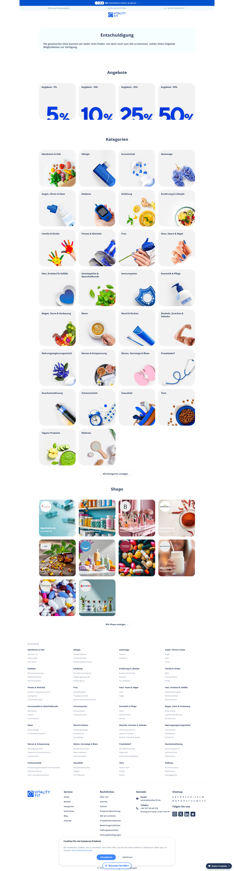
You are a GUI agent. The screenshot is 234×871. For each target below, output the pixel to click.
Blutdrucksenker (171, 696)
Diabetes (32, 668)
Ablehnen (127, 857)
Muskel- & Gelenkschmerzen (39, 692)
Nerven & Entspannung (38, 744)
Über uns (104, 797)
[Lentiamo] (97, 558)
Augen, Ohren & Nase (175, 650)
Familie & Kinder (172, 668)
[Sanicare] (57, 597)
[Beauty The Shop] (137, 518)
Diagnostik (123, 752)
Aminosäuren (170, 730)
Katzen (122, 775)
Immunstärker (79, 711)
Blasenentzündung (81, 748)
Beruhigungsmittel (35, 748)
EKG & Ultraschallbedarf (128, 756)
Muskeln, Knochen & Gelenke (133, 725)
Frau (75, 687)
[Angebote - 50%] (176, 118)
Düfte (121, 711)
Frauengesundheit (80, 696)
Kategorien (69, 806)
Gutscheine (69, 811)
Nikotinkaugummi (172, 748)
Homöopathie (33, 718)
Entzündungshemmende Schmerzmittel (44, 767)
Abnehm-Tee (33, 654)
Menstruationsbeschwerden (84, 699)
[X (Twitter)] (180, 814)
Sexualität (78, 763)
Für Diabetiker (125, 680)
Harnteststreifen (34, 680)
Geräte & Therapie (126, 733)
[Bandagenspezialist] (97, 518)
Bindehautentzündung (82, 662)
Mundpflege (78, 737)
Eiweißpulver (170, 733)
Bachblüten (32, 711)
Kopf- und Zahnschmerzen (38, 775)
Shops (66, 797)
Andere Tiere (124, 767)
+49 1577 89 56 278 (149, 808)
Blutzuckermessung (35, 673)
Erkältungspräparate (81, 677)
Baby (167, 673)
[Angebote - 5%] (57, 118)
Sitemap (67, 820)
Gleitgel (76, 771)
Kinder (167, 680)
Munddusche (78, 733)
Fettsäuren (169, 737)
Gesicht (122, 718)
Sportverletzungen (35, 699)
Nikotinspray (170, 756)
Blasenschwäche (80, 752)
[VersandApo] (97, 597)
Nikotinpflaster (171, 752)
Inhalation (123, 658)
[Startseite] (117, 15)
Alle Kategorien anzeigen (117, 473)
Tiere (121, 763)
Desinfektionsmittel (127, 748)
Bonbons (122, 677)
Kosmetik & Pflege (127, 706)
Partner (103, 806)
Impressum (131, 868)
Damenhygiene (79, 692)
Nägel (121, 696)
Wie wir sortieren (108, 816)
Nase (167, 658)
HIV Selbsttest (79, 775)
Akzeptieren (106, 857)
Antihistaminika (79, 658)
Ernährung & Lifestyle (129, 668)
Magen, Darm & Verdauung (177, 706)
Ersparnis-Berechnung (110, 811)
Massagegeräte (171, 775)
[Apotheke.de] (57, 518)
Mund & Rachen (80, 725)
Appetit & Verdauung (173, 714)
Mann (30, 725)
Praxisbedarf (125, 744)
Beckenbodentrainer (81, 767)
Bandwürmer (170, 718)
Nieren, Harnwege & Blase (85, 744)
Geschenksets (124, 714)
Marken (67, 801)
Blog (66, 816)
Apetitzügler (32, 658)
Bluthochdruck (171, 699)
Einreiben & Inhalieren (82, 673)
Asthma (122, 654)
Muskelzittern (33, 756)
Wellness (169, 763)
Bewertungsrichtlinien (110, 825)
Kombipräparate (80, 714)
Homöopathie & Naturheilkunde (43, 706)
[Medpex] (137, 558)
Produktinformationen (110, 820)
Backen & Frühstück (127, 673)
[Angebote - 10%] (97, 118)
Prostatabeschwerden (36, 733)
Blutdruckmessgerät (173, 692)
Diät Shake (32, 662)
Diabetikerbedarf (34, 677)
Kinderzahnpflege (80, 730)
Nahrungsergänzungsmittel (177, 725)
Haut (121, 692)
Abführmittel (170, 711)
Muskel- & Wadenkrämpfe (129, 737)
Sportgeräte (32, 696)
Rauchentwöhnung (174, 744)
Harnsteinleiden (79, 756)
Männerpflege (33, 730)
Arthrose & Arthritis (127, 730)
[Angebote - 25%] (137, 118)
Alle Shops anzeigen (117, 624)
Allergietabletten (80, 654)
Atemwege (124, 650)
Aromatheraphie (171, 767)
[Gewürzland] (176, 518)
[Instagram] (174, 814)
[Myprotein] (176, 558)
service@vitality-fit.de (151, 800)
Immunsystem (80, 706)
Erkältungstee (78, 680)
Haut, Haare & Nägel (128, 687)
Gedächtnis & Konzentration (39, 752)
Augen (167, 654)
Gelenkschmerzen (35, 771)
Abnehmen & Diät (36, 650)
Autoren (104, 801)
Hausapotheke (171, 677)
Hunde (122, 771)
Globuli (30, 714)
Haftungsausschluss (109, 830)
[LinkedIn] (186, 814)
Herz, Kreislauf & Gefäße (176, 687)
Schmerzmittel (34, 763)
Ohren (167, 662)
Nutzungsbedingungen (110, 835)
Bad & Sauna (170, 771)
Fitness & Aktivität (36, 687)
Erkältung (77, 668)
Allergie (76, 650)
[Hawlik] (57, 558)
